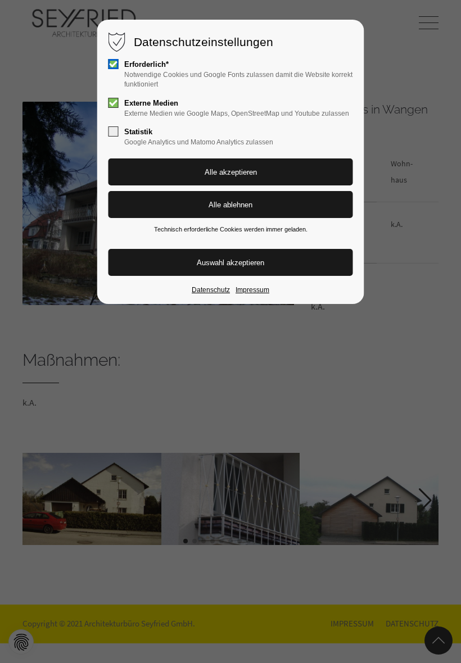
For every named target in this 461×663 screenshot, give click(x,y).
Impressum (252, 290)
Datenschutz (211, 290)
